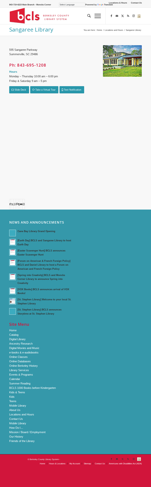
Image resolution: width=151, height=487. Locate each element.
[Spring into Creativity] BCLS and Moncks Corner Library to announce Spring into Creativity (41, 279)
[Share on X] (12, 204)
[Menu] (96, 16)
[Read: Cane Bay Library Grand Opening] (12, 233)
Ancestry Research (21, 343)
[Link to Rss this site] (128, 16)
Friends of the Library (22, 441)
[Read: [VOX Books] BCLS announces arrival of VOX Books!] (12, 291)
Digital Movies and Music (24, 348)
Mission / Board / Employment (27, 432)
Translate (108, 5)
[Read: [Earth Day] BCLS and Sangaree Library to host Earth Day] (12, 242)
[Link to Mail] (117, 16)
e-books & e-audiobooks (23, 352)
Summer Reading (19, 383)
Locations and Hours (21, 414)
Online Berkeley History (23, 365)
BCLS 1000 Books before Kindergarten (32, 387)
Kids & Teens (17, 392)
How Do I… (16, 427)
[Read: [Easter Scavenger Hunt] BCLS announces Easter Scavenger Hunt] (12, 252)
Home (13, 330)
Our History (16, 436)
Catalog (13, 334)
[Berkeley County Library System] (39, 16)
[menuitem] (118, 3)
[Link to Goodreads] (139, 16)
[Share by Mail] (21, 204)
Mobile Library (17, 405)
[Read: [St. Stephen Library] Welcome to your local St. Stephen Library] (12, 301)
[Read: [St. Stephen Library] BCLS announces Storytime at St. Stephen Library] (12, 311)
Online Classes (18, 356)
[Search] (87, 16)
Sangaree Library (31, 29)
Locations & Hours (118, 3)
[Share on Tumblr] (19, 204)
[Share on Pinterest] (17, 204)
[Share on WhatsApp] (15, 204)
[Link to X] (122, 16)
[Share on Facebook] (10, 204)
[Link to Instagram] (133, 16)
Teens (12, 401)
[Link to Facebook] (111, 16)
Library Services (19, 370)
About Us (14, 410)
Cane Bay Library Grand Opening (36, 231)
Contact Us (136, 3)
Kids (12, 396)
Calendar (14, 379)
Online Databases (20, 361)
